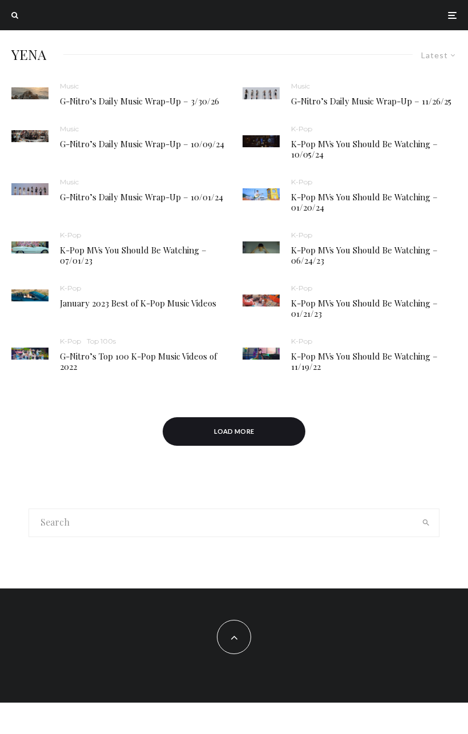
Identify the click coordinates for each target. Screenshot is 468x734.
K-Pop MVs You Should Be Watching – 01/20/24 (364, 202)
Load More (234, 431)
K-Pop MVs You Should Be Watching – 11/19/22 (364, 361)
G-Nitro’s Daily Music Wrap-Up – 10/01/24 (141, 197)
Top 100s (101, 341)
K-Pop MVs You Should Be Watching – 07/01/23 (133, 255)
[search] (426, 523)
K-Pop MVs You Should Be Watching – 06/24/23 (364, 255)
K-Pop (301, 128)
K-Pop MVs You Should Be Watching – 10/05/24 (364, 149)
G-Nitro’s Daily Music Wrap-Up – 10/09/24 (142, 144)
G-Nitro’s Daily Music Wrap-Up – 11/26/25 (371, 101)
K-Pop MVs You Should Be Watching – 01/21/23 (364, 308)
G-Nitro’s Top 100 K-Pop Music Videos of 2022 (138, 361)
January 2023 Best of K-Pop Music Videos (138, 303)
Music (69, 86)
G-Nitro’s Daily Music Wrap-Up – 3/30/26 (139, 101)
